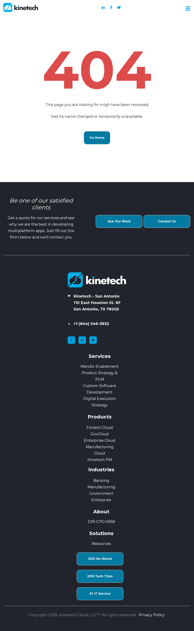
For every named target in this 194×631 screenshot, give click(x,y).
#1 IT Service (100, 593)
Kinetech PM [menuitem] (99, 459)
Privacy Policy (152, 615)
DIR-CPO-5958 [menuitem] (101, 521)
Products (100, 417)
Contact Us (167, 221)
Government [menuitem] (101, 493)
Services (100, 356)
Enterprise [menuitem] (101, 500)
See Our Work (119, 221)
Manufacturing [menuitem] (101, 487)
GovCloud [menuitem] (100, 434)
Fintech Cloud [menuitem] (99, 427)
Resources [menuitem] (101, 543)
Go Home (97, 137)
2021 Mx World (100, 559)
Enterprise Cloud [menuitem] (99, 440)
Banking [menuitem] (101, 480)
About (101, 512)
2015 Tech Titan (100, 576)
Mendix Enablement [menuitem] (100, 366)
